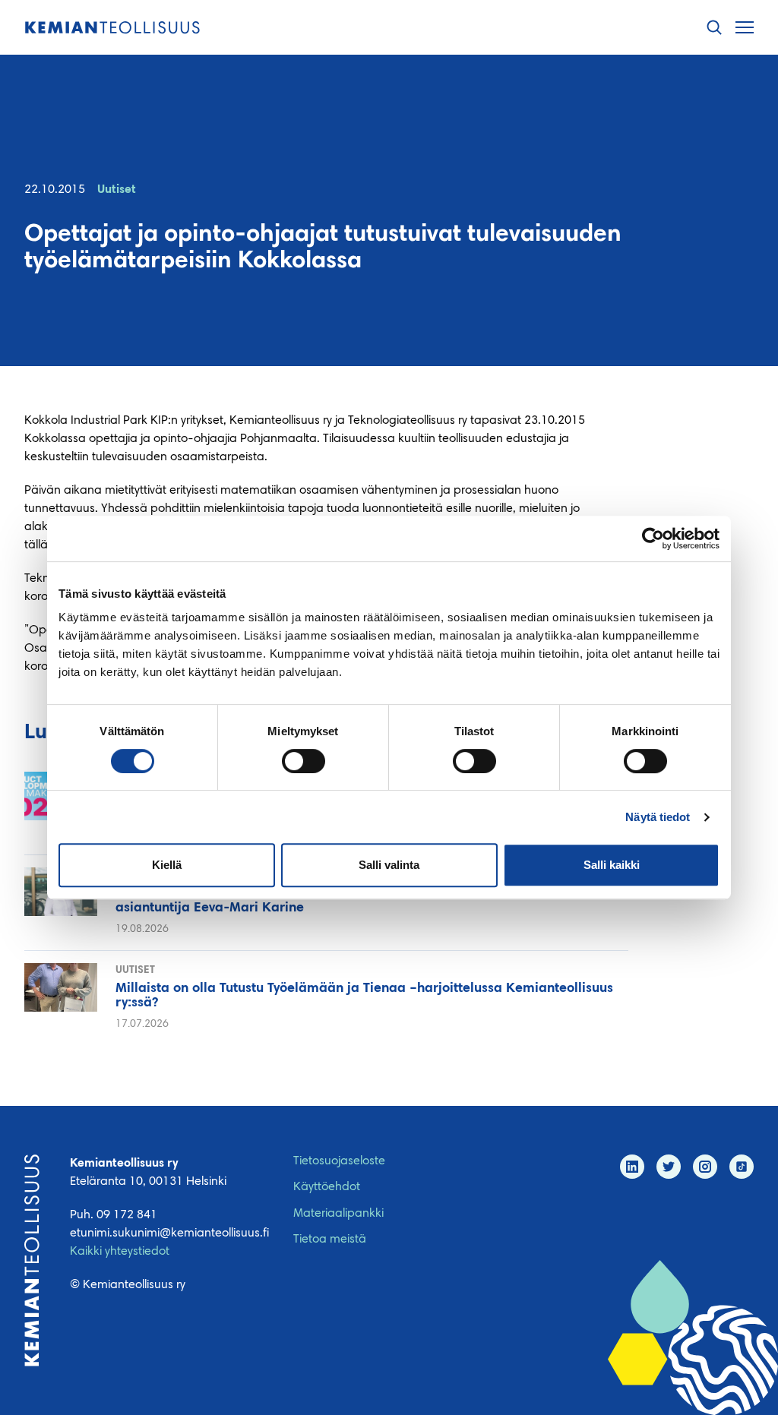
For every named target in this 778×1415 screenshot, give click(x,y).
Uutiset (116, 190)
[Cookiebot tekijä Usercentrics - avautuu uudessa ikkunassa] (653, 538)
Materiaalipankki (338, 1214)
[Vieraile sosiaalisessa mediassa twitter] (668, 1166)
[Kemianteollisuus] (112, 28)
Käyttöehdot (326, 1187)
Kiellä (167, 864)
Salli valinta (389, 864)
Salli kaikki (612, 864)
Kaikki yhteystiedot (119, 1252)
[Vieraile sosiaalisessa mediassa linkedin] (632, 1166)
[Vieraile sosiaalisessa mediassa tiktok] (741, 1166)
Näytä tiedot (657, 816)
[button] (714, 27)
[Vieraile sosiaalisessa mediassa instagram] (705, 1166)
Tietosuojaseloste (339, 1161)
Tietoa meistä (329, 1239)
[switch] (303, 761)
